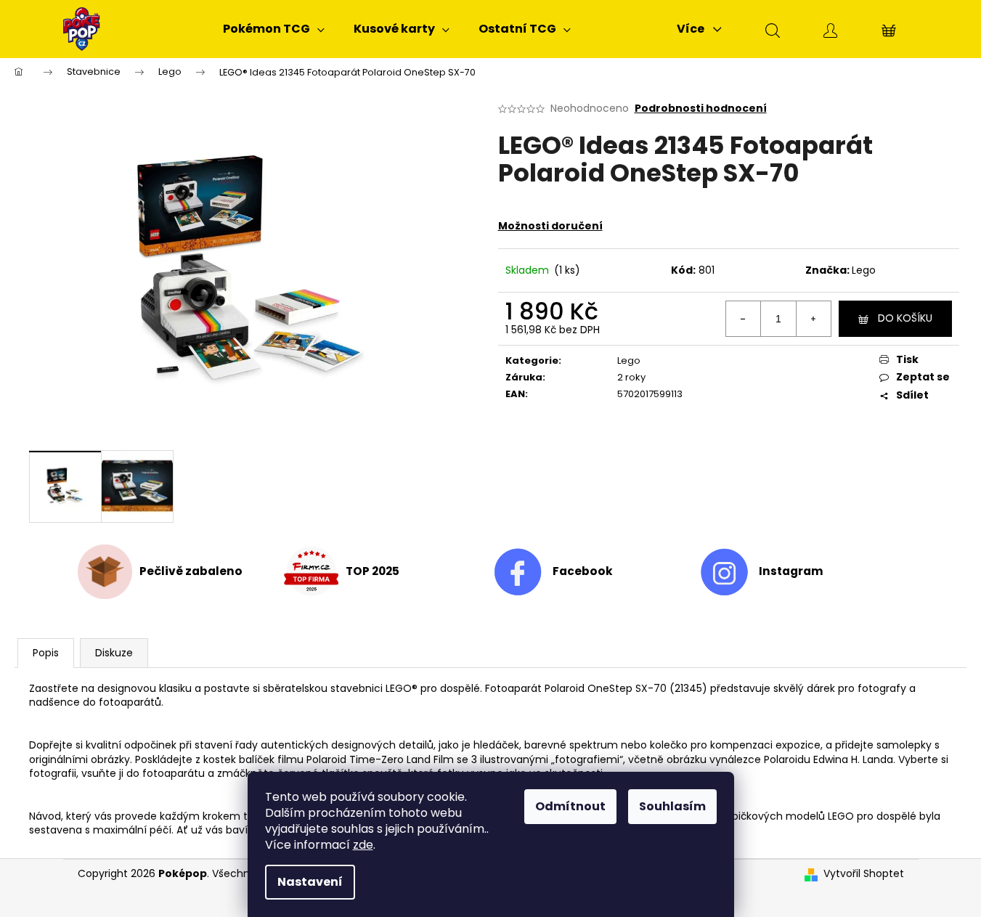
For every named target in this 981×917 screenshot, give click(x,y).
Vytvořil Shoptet (863, 874)
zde (363, 844)
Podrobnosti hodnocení (701, 108)
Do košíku (905, 318)
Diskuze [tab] (114, 652)
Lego (864, 270)
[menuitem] (273, 29)
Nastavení (310, 881)
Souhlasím (672, 806)
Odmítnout (570, 806)
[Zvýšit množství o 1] (813, 318)
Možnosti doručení (550, 226)
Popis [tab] (46, 652)
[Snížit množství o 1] (743, 318)
